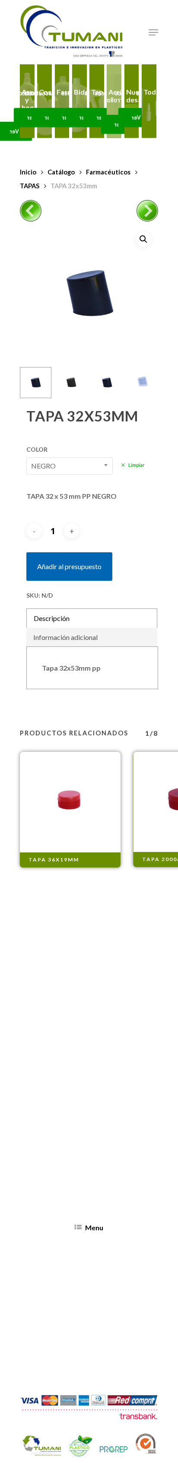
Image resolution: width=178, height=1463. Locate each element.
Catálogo (61, 172)
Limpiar (136, 465)
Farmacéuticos (108, 172)
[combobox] (69, 466)
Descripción (52, 618)
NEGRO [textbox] (43, 466)
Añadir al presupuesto (69, 566)
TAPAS (29, 186)
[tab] (91, 618)
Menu (94, 1227)
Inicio (28, 172)
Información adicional (65, 637)
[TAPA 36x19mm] (70, 802)
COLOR (37, 449)
